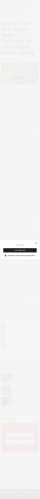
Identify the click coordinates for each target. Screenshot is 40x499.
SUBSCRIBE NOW (20, 250)
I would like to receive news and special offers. (21, 255)
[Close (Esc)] (36, 243)
